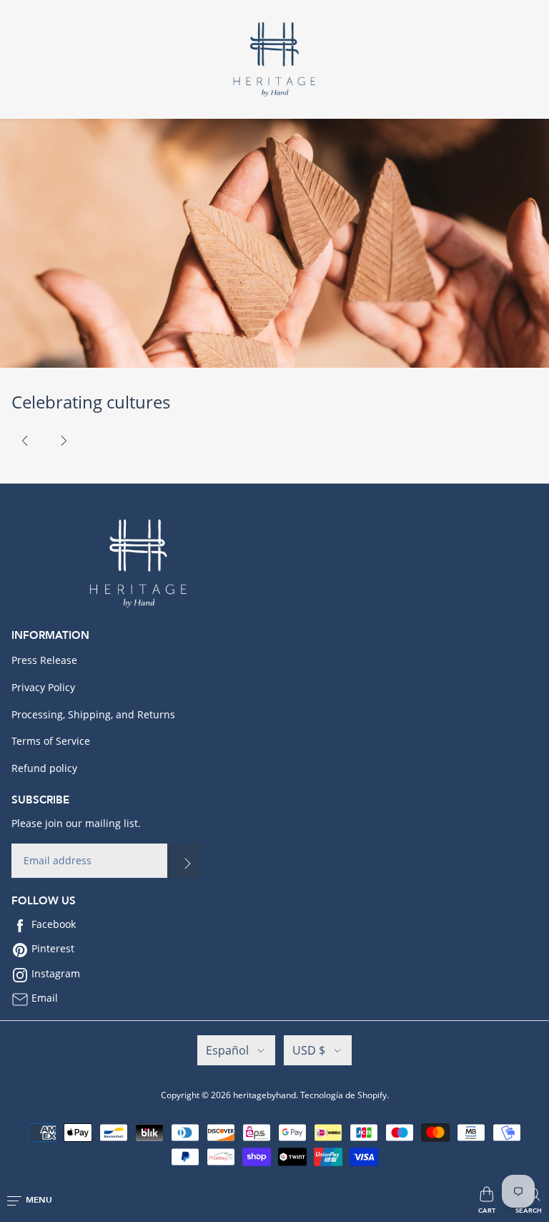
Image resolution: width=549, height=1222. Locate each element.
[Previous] (25, 440)
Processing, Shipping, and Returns (93, 714)
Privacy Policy (43, 687)
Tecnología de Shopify (343, 1095)
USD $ (308, 1050)
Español (227, 1050)
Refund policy (44, 768)
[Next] (63, 440)
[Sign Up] (184, 861)
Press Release (44, 660)
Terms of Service (50, 741)
